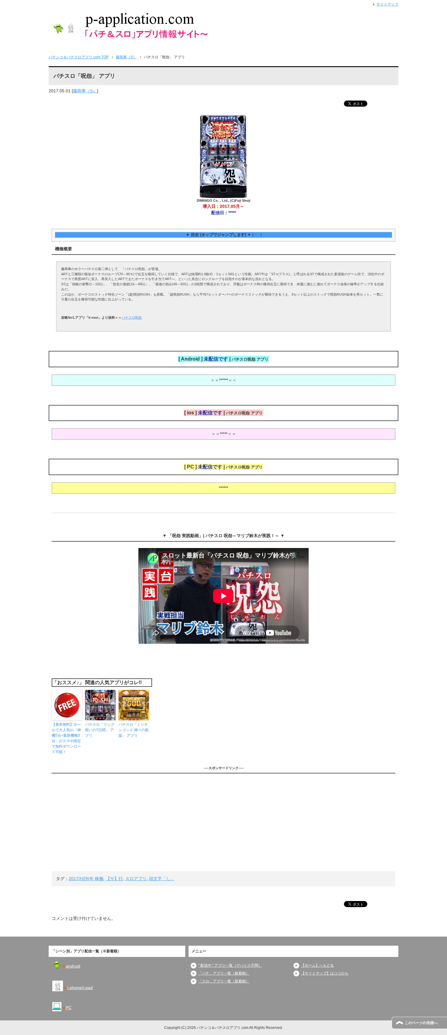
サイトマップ (387, 4)
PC (68, 1007)
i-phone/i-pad (80, 987)
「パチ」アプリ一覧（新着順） (223, 973)
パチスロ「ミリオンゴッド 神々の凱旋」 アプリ (134, 730)
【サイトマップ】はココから (324, 973)
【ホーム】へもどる (317, 965)
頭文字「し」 (162, 878)
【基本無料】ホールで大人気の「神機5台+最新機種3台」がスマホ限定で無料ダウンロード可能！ (66, 738)
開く (257, 235)
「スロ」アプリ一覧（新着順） (223, 981)
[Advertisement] (223, 822)
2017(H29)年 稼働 (86, 878)
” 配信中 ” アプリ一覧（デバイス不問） (230, 965)
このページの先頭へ (421, 1023)
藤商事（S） (85, 90)
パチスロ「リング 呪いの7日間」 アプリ (99, 730)
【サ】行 (114, 878)
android (73, 966)
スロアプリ (136, 878)
